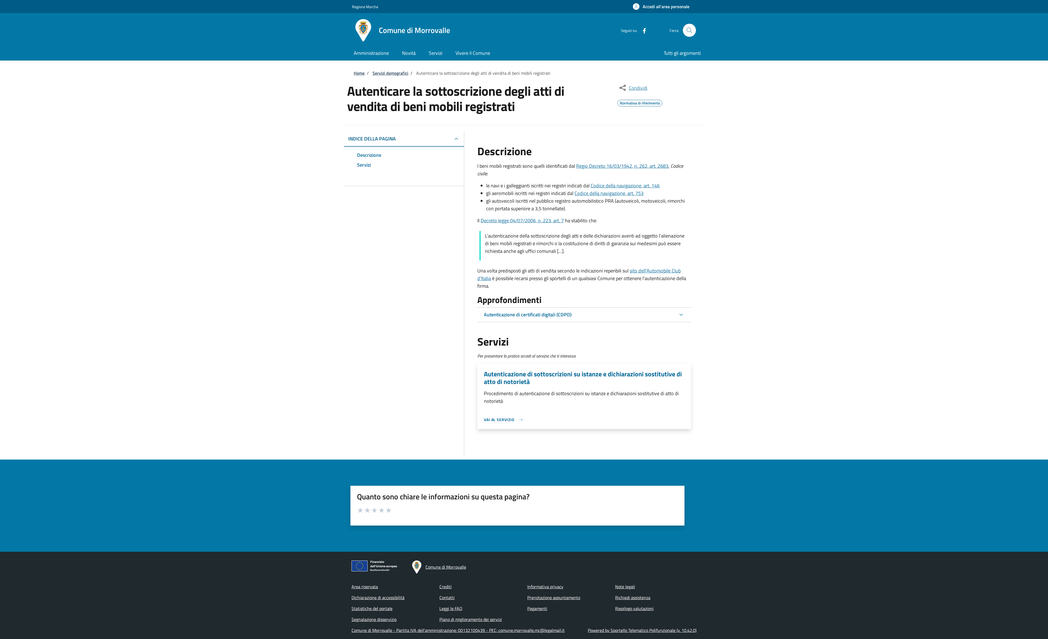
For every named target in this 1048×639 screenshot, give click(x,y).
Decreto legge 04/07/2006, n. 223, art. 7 (522, 220)
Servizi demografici (390, 73)
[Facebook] (642, 30)
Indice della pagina (372, 138)
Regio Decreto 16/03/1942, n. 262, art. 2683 (622, 166)
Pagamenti (537, 608)
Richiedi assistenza (632, 597)
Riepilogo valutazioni (634, 608)
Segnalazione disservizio (374, 619)
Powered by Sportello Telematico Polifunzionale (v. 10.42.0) (642, 630)
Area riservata (365, 586)
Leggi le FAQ (450, 608)
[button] (661, 6)
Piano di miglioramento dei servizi (470, 619)
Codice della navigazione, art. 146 (625, 185)
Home (359, 73)
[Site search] (689, 30)
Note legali (625, 586)
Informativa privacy (545, 586)
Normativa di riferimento (640, 102)
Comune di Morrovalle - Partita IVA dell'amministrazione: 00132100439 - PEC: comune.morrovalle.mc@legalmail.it (458, 630)
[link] (504, 419)
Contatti (447, 597)
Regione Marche (365, 7)
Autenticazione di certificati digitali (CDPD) (527, 314)
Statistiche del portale (372, 608)
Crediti (445, 586)
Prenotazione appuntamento (553, 597)
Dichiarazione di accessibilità (378, 597)
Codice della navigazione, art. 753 (609, 193)
